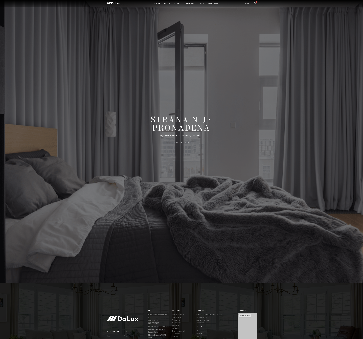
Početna (156, 3)
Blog (202, 3)
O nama (167, 3)
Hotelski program (201, 317)
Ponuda (177, 3)
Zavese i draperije (178, 314)
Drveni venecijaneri (178, 331)
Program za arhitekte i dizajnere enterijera (209, 314)
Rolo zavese (176, 328)
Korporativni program (203, 320)
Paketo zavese (177, 317)
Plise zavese (176, 320)
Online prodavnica (201, 331)
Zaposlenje (213, 3)
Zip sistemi (175, 336)
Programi (190, 3)
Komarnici (175, 325)
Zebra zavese (176, 323)
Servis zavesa (200, 323)
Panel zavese (176, 334)
